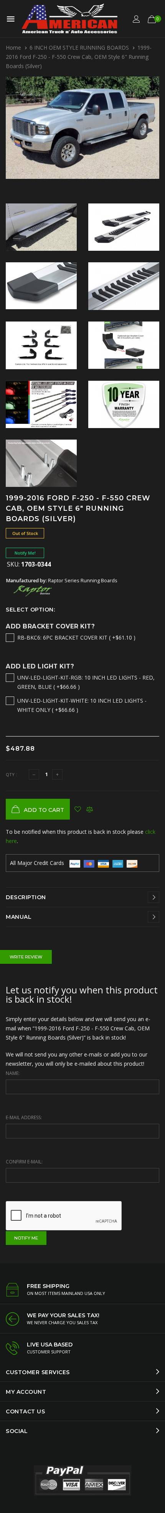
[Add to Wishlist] (78, 809)
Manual (18, 916)
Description (26, 897)
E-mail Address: (24, 1117)
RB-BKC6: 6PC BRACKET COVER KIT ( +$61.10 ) (76, 637)
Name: (13, 1073)
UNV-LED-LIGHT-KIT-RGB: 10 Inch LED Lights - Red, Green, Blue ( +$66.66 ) (86, 682)
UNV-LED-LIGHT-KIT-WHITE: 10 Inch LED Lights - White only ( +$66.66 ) (82, 705)
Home (13, 47)
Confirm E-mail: (24, 1161)
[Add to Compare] (90, 809)
